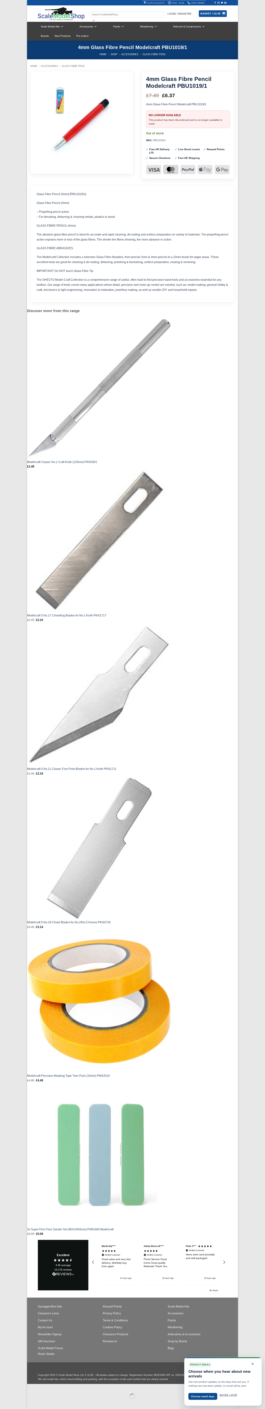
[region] (158, 1262)
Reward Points (112, 1306)
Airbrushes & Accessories (184, 1334)
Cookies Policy (112, 1327)
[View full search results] (93, 8)
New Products (62, 35)
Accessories (86, 26)
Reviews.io (110, 1341)
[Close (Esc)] (62, 1387)
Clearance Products (115, 1334)
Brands (45, 35)
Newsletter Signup (49, 1334)
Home (103, 54)
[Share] (51, 1387)
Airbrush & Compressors (187, 26)
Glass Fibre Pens (154, 54)
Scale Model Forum (50, 1348)
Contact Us (45, 1320)
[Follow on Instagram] (218, 3)
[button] (93, 1262)
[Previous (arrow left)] (30, 1402)
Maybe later (228, 1395)
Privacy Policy (112, 1313)
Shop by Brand (177, 1341)
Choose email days (203, 1396)
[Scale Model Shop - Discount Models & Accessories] (61, 13)
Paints (116, 26)
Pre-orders (82, 35)
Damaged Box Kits (50, 1306)
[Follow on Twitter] (222, 3)
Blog (171, 1348)
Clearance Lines (48, 1313)
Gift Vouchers (46, 1341)
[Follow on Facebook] (215, 3)
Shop (114, 54)
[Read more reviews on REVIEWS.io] (63, 1274)
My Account (45, 1327)
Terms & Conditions (115, 1320)
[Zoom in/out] (30, 1387)
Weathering (146, 26)
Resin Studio (46, 1353)
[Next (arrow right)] (41, 1402)
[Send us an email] (225, 3)
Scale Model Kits (50, 26)
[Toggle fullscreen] (41, 1387)
